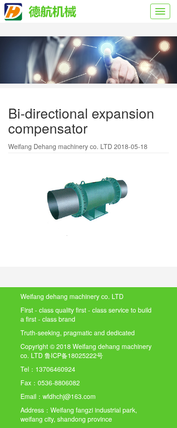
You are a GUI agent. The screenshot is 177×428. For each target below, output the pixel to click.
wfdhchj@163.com (69, 396)
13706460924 (55, 368)
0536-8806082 (59, 382)
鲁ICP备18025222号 (73, 355)
